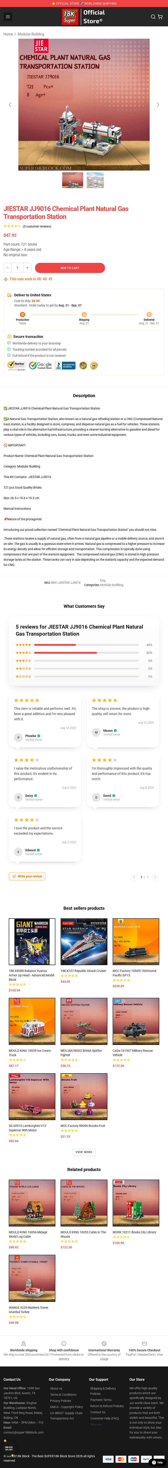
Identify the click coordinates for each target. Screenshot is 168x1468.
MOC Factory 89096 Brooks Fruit (83, 1126)
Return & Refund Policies (107, 1406)
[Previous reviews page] (134, 877)
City (102, 580)
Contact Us (97, 1412)
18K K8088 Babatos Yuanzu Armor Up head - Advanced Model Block (31, 975)
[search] (153, 16)
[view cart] (160, 16)
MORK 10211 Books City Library (134, 1232)
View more (84, 1152)
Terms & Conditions (63, 1394)
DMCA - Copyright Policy (66, 1407)
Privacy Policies (60, 1401)
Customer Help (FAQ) (104, 1418)
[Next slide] (157, 104)
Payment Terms (101, 1400)
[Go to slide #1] (72, 180)
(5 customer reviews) (37, 226)
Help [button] (160, 1462)
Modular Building (31, 34)
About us (56, 1388)
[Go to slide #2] (95, 180)
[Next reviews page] (155, 877)
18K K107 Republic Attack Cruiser (83, 971)
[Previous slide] (10, 104)
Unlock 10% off (9, 1448)
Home (8, 34)
